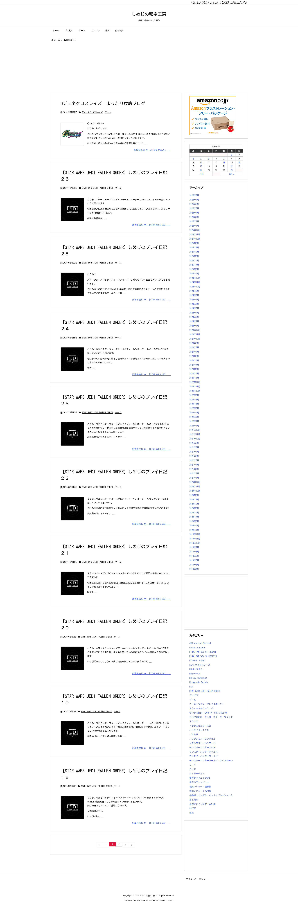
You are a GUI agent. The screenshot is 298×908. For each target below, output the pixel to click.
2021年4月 (194, 465)
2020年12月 (194, 482)
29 (232, 170)
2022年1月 (194, 426)
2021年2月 (194, 473)
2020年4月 (194, 517)
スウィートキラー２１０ (201, 708)
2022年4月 (194, 413)
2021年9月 (194, 443)
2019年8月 (194, 552)
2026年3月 (194, 217)
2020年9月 (194, 495)
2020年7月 (194, 504)
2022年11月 (194, 386)
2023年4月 (194, 365)
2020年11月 (194, 486)
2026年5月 (194, 208)
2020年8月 (194, 499)
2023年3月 (194, 369)
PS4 (191, 687)
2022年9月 (194, 395)
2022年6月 (194, 404)
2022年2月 (194, 421)
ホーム (195, 2)
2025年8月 (194, 247)
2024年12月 (194, 278)
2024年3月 (194, 317)
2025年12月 (194, 230)
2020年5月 (194, 512)
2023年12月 (194, 330)
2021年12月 (194, 430)
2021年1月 (194, 478)
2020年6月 (194, 508)
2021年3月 (194, 469)
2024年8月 (194, 295)
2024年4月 (194, 313)
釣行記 (192, 808)
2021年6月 (194, 456)
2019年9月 (194, 547)
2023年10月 (194, 339)
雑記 (234, 2)
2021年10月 (194, 439)
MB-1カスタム (196, 669)
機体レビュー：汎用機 (200, 791)
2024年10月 (194, 287)
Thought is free (165, 900)
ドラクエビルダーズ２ (200, 726)
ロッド (192, 769)
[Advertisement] (143, 67)
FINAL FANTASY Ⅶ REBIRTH (231, 4)
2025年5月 (194, 260)
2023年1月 (194, 378)
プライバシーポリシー (197, 879)
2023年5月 (194, 360)
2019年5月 (194, 565)
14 (224, 162)
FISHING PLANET (197, 661)
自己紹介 (243, 2)
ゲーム (215, 2)
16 (239, 162)
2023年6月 (194, 356)
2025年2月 (194, 274)
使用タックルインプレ (200, 778)
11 (201, 162)
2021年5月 (194, 460)
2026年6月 (194, 204)
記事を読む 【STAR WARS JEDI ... (151, 225)
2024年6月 (194, 304)
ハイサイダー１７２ (199, 730)
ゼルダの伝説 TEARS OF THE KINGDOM (208, 713)
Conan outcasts (197, 648)
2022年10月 (194, 391)
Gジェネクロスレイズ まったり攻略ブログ (103, 103)
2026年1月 (194, 226)
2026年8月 (194, 195)
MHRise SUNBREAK (198, 678)
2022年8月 (194, 400)
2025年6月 (194, 256)
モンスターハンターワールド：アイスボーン (211, 760)
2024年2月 (194, 321)
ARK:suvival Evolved (200, 643)
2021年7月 (194, 452)
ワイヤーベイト (197, 774)
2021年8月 (194, 447)
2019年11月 (194, 539)
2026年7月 (194, 200)
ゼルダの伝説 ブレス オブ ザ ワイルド (211, 717)
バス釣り (205, 2)
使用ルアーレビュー (199, 782)
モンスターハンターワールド (203, 756)
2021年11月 (194, 434)
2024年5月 (194, 308)
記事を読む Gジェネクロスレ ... (152, 150)
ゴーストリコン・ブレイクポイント (206, 704)
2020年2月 (194, 526)
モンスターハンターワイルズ (205, 4)
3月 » (231, 174)
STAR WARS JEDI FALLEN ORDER (97, 188)
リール (192, 765)
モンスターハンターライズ (202, 747)
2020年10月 (194, 491)
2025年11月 (194, 234)
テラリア (193, 721)
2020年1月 (194, 530)
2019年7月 (194, 556)
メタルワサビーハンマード (202, 743)
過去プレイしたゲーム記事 (202, 804)
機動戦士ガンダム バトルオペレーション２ (211, 795)
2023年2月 (194, 373)
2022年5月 (194, 408)
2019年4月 (194, 569)
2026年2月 (194, 221)
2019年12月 (194, 534)
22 (232, 166)
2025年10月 (194, 239)
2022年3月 (194, 417)
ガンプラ (225, 2)
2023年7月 (194, 352)
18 (201, 166)
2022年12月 (194, 382)
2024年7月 (194, 300)
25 (201, 170)
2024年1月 (194, 326)
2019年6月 (194, 560)
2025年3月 (194, 269)
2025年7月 (194, 252)
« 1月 (201, 174)
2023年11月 (194, 334)
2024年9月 (194, 291)
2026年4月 (194, 213)
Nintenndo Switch (198, 682)
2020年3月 (194, 521)
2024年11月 (194, 282)
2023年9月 (194, 343)
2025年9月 (194, 243)
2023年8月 (194, 347)
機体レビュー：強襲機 (200, 787)
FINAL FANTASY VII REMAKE (202, 652)
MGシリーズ (241, 4)
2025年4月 (194, 265)
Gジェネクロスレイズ (92, 112)
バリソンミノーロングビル (202, 739)
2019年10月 (194, 543)
